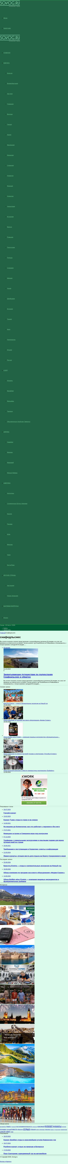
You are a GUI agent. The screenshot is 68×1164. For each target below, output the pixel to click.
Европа (7, 63)
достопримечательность (24, 1126)
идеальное (34, 1126)
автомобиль (3, 1126)
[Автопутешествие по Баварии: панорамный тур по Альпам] (17, 1063)
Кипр (8, 329)
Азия (6, 370)
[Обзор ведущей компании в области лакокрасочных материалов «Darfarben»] (13, 769)
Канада (9, 514)
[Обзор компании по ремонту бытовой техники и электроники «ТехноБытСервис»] (13, 752)
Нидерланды (11, 339)
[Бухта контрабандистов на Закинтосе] (17, 1082)
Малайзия (10, 391)
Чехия (9, 288)
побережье (42, 1129)
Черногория (11, 206)
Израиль (10, 380)
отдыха (33, 1129)
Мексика (10, 544)
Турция (9, 319)
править (52, 1129)
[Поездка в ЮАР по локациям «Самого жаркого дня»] (17, 1043)
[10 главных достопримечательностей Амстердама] (17, 1102)
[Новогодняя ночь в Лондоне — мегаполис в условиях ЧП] (17, 1023)
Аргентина (10, 493)
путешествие (57, 1129)
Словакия (10, 268)
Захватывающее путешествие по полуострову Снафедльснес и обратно (28, 675)
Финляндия (11, 145)
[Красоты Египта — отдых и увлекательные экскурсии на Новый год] (13, 702)
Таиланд (10, 411)
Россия (9, 360)
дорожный (13, 1126)
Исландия (10, 216)
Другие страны (10, 575)
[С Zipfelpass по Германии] (17, 904)
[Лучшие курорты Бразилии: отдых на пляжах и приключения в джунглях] (17, 1122)
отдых (26, 1129)
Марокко (10, 452)
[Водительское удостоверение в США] (17, 944)
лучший (9, 1129)
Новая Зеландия (12, 596)
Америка (7, 483)
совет (8, 1132)
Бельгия (9, 73)
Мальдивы (10, 401)
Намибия (10, 442)
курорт (49, 1126)
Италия (9, 350)
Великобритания (12, 83)
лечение (64, 1126)
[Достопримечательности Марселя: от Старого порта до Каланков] (17, 964)
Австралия (10, 585)
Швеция (9, 278)
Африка (6, 432)
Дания (9, 134)
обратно (20, 1129)
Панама (9, 524)
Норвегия (10, 175)
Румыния (10, 237)
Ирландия (10, 155)
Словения (10, 165)
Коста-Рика (10, 565)
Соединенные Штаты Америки (17, 503)
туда (11, 1131)
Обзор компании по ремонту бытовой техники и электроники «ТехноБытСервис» (30, 754)
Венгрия (10, 114)
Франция (10, 186)
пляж (37, 1129)
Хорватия (10, 196)
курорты (57, 1126)
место (14, 1129)
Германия (10, 104)
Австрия (10, 94)
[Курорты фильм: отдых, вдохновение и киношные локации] (17, 1003)
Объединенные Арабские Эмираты (18, 421)
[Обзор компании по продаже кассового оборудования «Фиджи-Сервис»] (13, 718)
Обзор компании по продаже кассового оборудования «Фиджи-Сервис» (27, 720)
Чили (8, 555)
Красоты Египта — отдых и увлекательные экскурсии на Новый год (26, 703)
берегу (8, 1126)
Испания (10, 309)
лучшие (3, 1129)
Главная (2, 633)
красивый (41, 1126)
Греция (9, 124)
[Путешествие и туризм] (10, 6)
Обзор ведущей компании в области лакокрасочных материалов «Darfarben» (29, 770)
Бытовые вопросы (11, 606)
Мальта (9, 227)
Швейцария (11, 298)
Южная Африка (12, 473)
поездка (47, 1129)
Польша (9, 257)
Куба (8, 534)
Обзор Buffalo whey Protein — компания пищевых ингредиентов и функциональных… (32, 737)
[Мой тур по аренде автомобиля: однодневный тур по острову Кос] (17, 924)
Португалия (11, 247)
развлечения (64, 1129)
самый (2, 1132)
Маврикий (10, 462)
